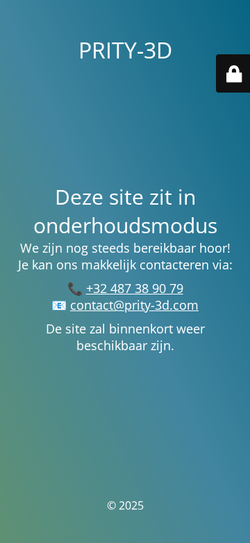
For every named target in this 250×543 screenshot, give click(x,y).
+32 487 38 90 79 (134, 288)
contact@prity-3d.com (134, 305)
